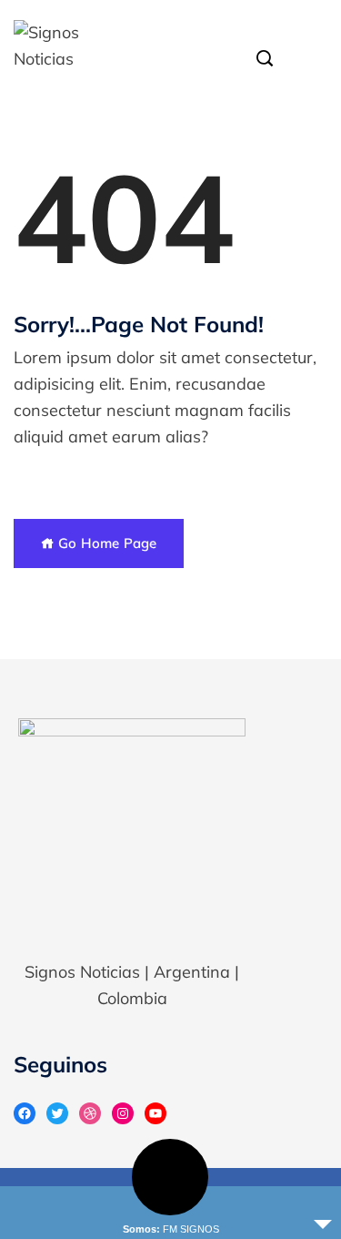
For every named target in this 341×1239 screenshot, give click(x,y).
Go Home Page (105, 543)
